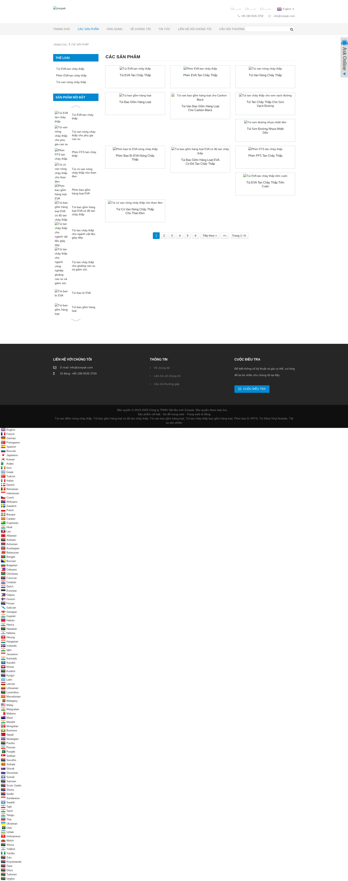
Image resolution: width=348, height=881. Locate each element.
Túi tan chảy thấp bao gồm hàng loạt (209, 418)
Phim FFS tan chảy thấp (84, 153)
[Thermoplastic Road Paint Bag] (265, 122)
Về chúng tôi (140, 29)
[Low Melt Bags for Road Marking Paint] (265, 95)
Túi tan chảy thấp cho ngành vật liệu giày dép (83, 234)
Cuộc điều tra (254, 388)
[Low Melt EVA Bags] (135, 68)
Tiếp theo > (210, 235)
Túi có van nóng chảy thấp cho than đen (84, 172)
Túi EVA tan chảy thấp (70, 68)
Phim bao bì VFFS (246, 418)
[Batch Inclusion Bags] (135, 95)
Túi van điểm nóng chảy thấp (73, 418)
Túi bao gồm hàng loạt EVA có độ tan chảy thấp (83, 210)
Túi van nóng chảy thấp (71, 82)
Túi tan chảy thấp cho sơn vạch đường (265, 103)
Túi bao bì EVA (81, 292)
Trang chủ (61, 29)
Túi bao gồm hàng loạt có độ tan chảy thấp (120, 418)
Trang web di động (198, 414)
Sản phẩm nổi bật (149, 414)
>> (224, 235)
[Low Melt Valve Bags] (265, 68)
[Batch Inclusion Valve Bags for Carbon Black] (200, 97)
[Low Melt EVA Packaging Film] (135, 149)
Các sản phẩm (88, 29)
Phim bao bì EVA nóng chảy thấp (135, 157)
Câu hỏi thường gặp (235, 29)
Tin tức (164, 29)
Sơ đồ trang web (173, 414)
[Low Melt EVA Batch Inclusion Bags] (200, 151)
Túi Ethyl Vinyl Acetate (273, 418)
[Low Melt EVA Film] (200, 68)
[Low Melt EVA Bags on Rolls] (265, 175)
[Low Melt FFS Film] (265, 149)
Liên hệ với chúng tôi (194, 29)
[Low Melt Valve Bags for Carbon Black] (135, 202)
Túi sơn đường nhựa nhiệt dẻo (265, 130)
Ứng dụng (114, 29)
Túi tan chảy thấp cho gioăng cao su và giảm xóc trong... (83, 266)
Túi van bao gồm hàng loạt (167, 418)
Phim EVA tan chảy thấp (71, 75)
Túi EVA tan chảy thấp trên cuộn (265, 184)
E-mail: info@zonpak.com (76, 367)
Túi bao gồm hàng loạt (83, 308)
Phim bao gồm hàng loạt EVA (81, 191)
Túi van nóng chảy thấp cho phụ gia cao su (83, 135)
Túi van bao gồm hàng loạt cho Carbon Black (200, 108)
